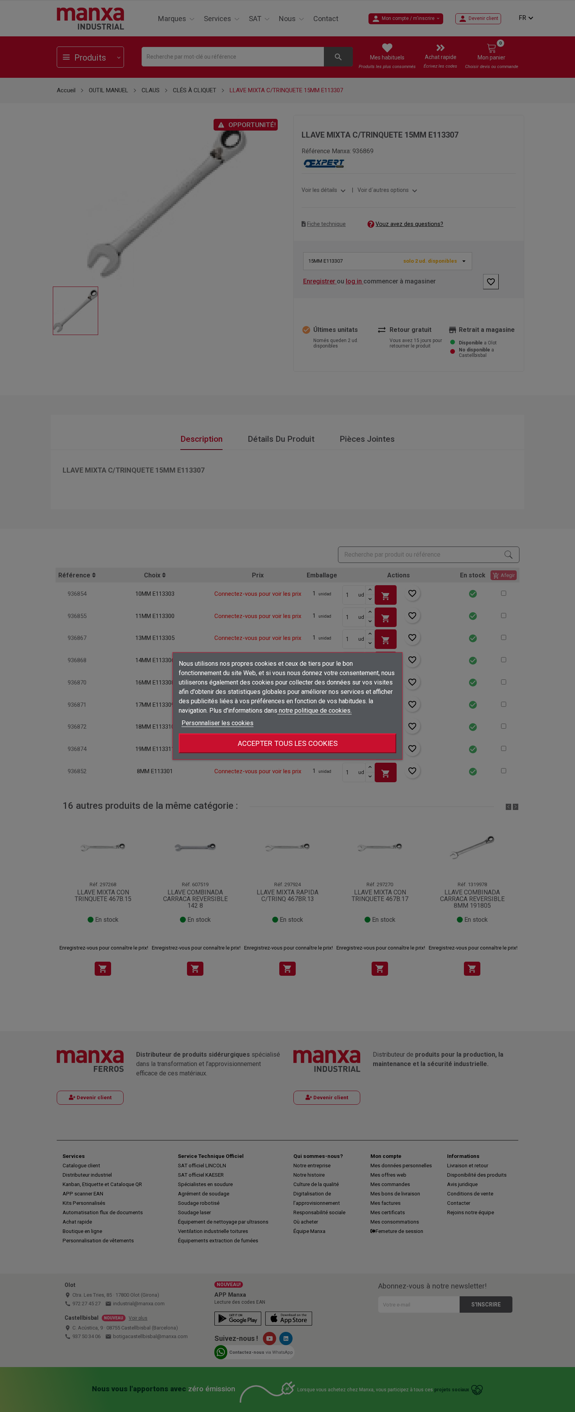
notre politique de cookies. (314, 710)
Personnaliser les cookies (217, 723)
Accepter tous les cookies (288, 743)
